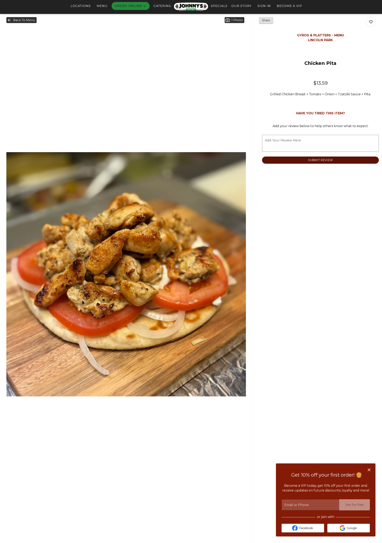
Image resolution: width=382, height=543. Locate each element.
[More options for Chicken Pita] (371, 22)
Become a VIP (289, 6)
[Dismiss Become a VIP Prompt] (369, 470)
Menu (102, 6)
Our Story (241, 6)
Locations (81, 6)
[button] (131, 6)
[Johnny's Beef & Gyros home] (191, 6)
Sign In (264, 6)
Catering (162, 6)
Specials (219, 6)
